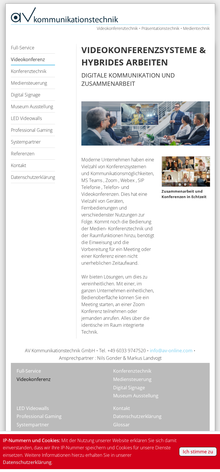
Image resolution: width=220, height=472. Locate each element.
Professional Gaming (31, 130)
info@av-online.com (171, 350)
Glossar (121, 424)
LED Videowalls (26, 118)
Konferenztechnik (28, 71)
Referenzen (22, 153)
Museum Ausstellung (32, 106)
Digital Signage (25, 95)
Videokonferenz (28, 59)
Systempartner (26, 142)
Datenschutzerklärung (33, 177)
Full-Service (22, 48)
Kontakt (18, 165)
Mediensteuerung (29, 83)
